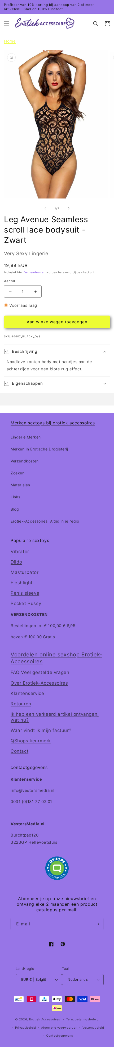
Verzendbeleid (93, 1027)
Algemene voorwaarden (59, 1027)
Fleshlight (22, 582)
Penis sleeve (25, 593)
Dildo (16, 562)
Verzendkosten (35, 272)
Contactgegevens (59, 1035)
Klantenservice (27, 693)
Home (10, 41)
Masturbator (25, 572)
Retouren (21, 703)
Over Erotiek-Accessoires (39, 683)
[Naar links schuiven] (45, 208)
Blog (15, 509)
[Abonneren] (97, 924)
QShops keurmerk (31, 740)
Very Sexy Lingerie (26, 253)
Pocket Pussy (26, 603)
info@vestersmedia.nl (33, 790)
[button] (6, 24)
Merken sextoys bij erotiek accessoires (53, 422)
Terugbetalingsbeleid (82, 1019)
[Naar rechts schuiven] (68, 208)
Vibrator (20, 551)
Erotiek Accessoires (44, 1019)
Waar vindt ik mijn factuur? (41, 730)
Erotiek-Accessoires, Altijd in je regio (45, 521)
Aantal (9, 281)
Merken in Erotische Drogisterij (39, 449)
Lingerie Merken (26, 437)
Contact (19, 751)
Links (15, 497)
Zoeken (18, 473)
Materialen (20, 485)
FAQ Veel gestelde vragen (40, 672)
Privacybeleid (25, 1027)
